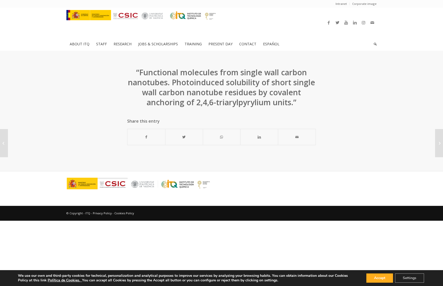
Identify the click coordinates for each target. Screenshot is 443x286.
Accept (379, 278)
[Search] (373, 44)
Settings (409, 278)
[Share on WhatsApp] (221, 137)
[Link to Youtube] (346, 22)
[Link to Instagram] (363, 22)
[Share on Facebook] (146, 137)
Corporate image (364, 4)
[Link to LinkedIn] (355, 22)
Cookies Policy (124, 213)
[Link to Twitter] (337, 22)
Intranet (341, 4)
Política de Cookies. (65, 280)
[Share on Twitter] (184, 137)
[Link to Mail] (372, 22)
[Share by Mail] (297, 137)
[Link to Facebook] (329, 22)
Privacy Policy (102, 213)
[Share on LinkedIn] (259, 137)
